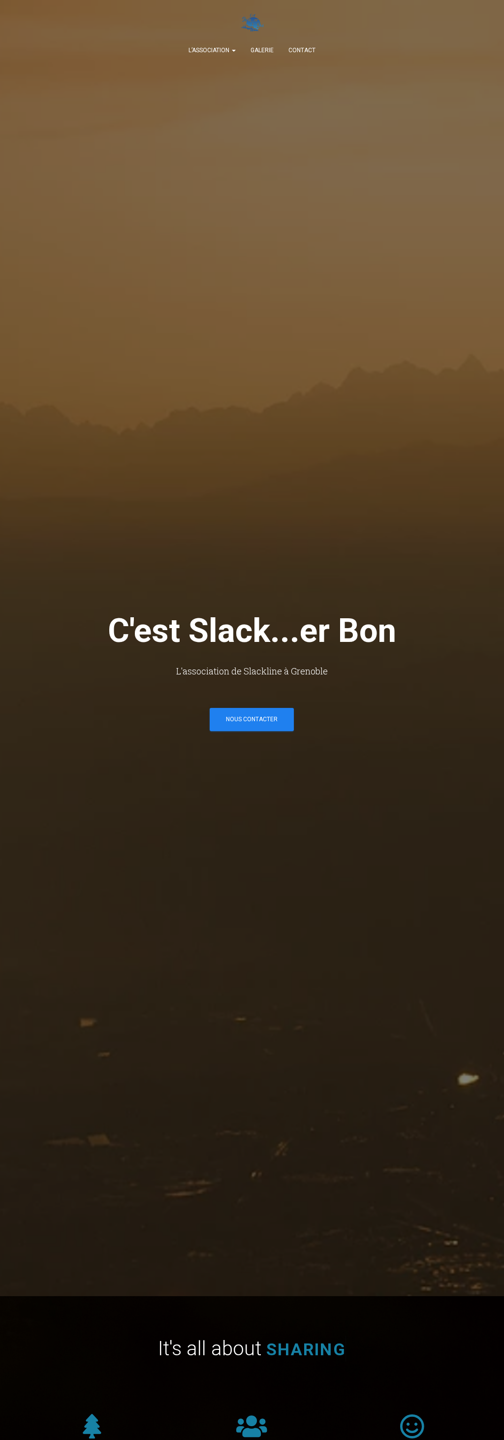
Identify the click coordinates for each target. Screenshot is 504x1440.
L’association (210, 50)
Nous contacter (252, 719)
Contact (301, 50)
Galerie (262, 50)
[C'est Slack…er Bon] (252, 24)
